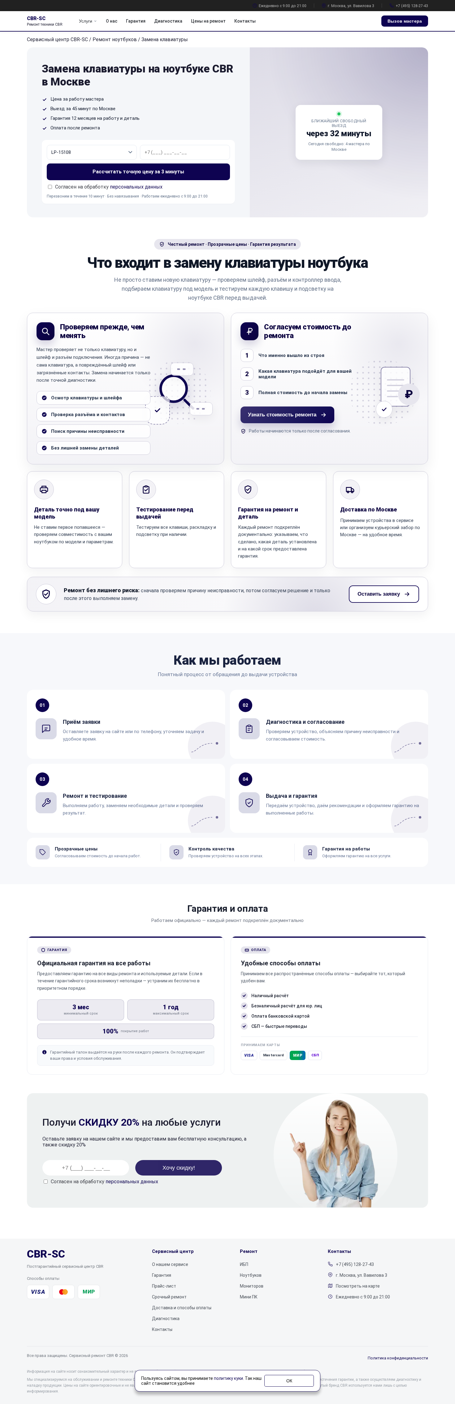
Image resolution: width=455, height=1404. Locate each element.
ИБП (244, 1264)
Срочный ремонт (169, 1296)
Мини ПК (249, 1296)
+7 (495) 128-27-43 (412, 5)
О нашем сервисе (170, 1264)
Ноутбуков (251, 1275)
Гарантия (135, 21)
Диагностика (168, 21)
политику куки (228, 1378)
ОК (289, 1380)
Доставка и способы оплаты (181, 1307)
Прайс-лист (164, 1286)
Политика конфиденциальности (398, 1358)
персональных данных (136, 187)
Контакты (245, 21)
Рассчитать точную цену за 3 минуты (138, 172)
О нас (111, 21)
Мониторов (251, 1286)
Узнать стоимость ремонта (282, 415)
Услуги (85, 21)
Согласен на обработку (104, 1181)
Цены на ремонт (208, 21)
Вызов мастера (405, 21)
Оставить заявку (379, 594)
